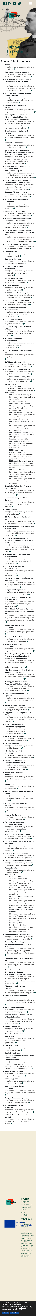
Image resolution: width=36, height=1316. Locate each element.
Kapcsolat (25, 1222)
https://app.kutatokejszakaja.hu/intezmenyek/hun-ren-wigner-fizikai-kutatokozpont (20, 573)
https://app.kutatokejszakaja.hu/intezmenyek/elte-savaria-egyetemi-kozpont (22, 465)
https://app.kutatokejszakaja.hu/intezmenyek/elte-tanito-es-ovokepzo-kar (22, 446)
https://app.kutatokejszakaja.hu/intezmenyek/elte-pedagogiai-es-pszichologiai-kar (22, 428)
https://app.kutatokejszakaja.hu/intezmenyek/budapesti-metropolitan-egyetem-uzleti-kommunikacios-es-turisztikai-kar (20, 239)
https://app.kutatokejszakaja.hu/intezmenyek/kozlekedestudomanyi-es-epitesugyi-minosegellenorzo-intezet (20, 677)
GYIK (23, 1212)
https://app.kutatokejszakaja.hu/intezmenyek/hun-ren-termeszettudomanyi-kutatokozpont (20, 561)
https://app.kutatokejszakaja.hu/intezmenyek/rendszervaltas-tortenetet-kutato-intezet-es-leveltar (20, 1021)
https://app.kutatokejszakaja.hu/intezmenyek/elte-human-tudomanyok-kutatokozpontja (20, 314)
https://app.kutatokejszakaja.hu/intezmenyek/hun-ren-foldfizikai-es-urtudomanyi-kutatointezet (20, 533)
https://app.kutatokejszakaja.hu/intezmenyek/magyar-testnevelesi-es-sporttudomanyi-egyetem (20, 731)
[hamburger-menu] (30, 3)
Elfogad (6, 1313)
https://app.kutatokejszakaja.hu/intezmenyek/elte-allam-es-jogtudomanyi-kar (22, 408)
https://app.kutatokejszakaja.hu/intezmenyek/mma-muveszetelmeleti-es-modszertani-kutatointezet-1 (20, 767)
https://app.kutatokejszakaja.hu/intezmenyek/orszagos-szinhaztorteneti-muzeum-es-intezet (20, 848)
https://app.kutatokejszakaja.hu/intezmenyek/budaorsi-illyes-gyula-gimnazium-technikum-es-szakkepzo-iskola (20, 187)
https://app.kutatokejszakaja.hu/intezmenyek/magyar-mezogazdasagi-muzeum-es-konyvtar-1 (20, 719)
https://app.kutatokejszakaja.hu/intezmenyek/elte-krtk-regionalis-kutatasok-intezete (20, 333)
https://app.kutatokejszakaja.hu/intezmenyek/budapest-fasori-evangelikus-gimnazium (20, 206)
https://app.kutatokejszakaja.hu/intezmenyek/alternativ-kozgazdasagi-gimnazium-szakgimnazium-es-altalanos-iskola (20, 88)
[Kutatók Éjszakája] (11, 15)
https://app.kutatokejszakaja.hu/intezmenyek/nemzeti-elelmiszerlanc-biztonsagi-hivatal (20, 798)
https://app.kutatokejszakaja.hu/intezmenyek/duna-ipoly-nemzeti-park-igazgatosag (20, 273)
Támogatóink (26, 1207)
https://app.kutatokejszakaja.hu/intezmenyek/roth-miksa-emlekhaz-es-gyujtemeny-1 (20, 1040)
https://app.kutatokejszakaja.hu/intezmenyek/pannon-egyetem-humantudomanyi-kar (22, 929)
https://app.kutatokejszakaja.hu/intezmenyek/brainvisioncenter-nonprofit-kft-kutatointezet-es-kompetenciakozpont (20, 175)
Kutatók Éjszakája (14, 49)
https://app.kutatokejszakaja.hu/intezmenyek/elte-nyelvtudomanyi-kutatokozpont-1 (20, 345)
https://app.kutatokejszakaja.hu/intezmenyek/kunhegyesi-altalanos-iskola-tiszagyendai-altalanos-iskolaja (20, 688)
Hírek (23, 1210)
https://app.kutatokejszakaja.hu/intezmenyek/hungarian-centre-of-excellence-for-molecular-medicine (20, 585)
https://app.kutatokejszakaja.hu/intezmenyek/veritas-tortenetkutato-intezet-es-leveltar (20, 1121)
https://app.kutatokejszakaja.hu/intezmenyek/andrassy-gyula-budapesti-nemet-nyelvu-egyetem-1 (20, 100)
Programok (25, 1202)
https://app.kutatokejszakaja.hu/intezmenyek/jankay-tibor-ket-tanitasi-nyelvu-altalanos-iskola (20, 604)
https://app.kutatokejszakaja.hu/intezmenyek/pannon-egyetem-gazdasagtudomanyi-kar (22, 883)
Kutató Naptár (26, 1204)
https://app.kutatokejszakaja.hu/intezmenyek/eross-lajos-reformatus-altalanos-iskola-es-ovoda (20, 493)
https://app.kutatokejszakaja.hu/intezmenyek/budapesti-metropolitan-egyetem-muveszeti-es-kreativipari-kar (20, 225)
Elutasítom (15, 1313)
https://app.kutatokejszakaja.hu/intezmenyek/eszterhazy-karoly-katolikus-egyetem (20, 504)
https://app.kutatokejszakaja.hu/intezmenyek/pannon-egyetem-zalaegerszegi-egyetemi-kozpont (22, 903)
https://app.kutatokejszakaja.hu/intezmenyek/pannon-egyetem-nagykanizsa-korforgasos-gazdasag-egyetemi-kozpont (20, 951)
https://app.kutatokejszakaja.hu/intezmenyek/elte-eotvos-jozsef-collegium (22, 481)
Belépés (24, 1215)
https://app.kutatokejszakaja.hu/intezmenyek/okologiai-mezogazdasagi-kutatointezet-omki (20, 829)
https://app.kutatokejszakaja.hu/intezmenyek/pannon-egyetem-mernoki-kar (22, 892)
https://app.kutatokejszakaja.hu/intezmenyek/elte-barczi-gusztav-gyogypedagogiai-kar (22, 457)
